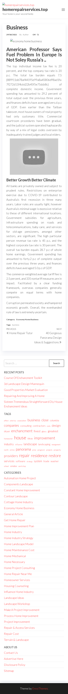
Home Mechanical (15, 556)
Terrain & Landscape (16, 639)
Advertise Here (13, 658)
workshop (22, 466)
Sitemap (9, 670)
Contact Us (11, 652)
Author (26, 34)
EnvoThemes (40, 688)
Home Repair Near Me (18, 574)
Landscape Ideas (14, 598)
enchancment (21, 431)
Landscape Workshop (17, 604)
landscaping (44, 444)
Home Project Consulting (19, 568)
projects (49, 450)
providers (11, 456)
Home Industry (13, 532)
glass (44, 431)
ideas (30, 438)
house (20, 437)
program (41, 450)
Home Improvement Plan (19, 526)
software (20, 461)
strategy (30, 461)
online (12, 450)
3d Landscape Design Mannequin (24, 384)
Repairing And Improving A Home (24, 396)
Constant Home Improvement (22, 490)
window (13, 466)
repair (24, 455)
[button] (63, 10)
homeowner (8, 439)
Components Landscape (18, 484)
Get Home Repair (14, 520)
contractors (39, 425)
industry (9, 444)
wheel (6, 466)
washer (55, 461)
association (21, 420)
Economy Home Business (27, 319)
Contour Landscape (16, 496)
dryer (7, 431)
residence (39, 455)
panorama (23, 449)
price (34, 450)
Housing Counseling (16, 586)
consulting (25, 425)
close (45, 420)
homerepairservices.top (25, 9)
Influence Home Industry (19, 592)
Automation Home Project (20, 478)
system (38, 461)
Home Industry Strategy (18, 538)
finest (37, 431)
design (56, 425)
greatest (53, 431)
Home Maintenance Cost (19, 550)
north (6, 450)
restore (55, 455)
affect (6, 420)
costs (48, 426)
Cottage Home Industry (18, 502)
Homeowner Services (17, 580)
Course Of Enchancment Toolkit (23, 378)
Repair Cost (11, 633)
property (57, 450)
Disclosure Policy (14, 664)
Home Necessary (14, 562)
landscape (30, 444)
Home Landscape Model (19, 544)
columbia (54, 420)
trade (46, 461)
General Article (13, 514)
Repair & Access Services (19, 627)
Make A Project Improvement (22, 610)
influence (18, 444)
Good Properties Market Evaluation (26, 390)
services (9, 461)
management (56, 444)
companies (11, 425)
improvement (44, 438)
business (15, 325)
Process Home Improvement (21, 616)
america (13, 420)
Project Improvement (17, 621)
